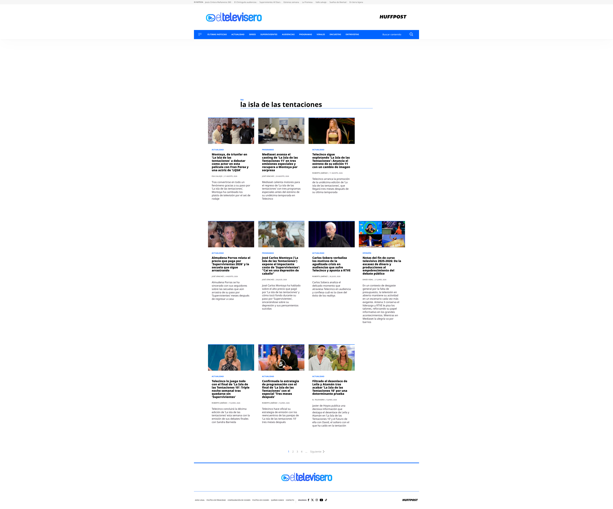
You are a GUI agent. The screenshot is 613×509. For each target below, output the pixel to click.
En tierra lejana (356, 2)
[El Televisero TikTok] (326, 500)
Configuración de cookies (239, 500)
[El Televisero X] (312, 500)
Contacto (290, 500)
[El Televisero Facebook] (308, 500)
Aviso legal (200, 500)
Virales (321, 34)
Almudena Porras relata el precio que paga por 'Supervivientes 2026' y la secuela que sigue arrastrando (231, 264)
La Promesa (307, 2)
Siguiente (315, 451)
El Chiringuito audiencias (245, 2)
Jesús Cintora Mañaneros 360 (218, 2)
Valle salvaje (321, 2)
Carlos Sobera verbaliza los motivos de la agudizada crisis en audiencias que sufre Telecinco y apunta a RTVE (331, 264)
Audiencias (288, 34)
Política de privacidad (216, 500)
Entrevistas (352, 34)
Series (252, 34)
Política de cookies (260, 500)
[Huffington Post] (393, 17)
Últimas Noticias (217, 34)
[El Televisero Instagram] (317, 500)
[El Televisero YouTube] (321, 500)
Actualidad (238, 34)
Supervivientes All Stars (270, 2)
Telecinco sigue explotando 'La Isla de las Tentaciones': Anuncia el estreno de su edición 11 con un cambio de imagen (331, 161)
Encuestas (335, 34)
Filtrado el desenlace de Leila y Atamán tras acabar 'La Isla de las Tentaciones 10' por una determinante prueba (329, 387)
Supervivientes (268, 34)
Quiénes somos (277, 500)
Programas (305, 34)
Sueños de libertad (338, 2)
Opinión (367, 253)
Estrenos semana (291, 2)
